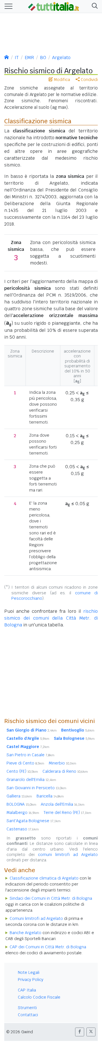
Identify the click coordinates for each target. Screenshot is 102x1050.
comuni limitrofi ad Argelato (68, 854)
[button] (94, 6)
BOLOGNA (21, 804)
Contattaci (28, 1014)
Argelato (61, 58)
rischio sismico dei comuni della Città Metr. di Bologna (51, 618)
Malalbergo (23, 812)
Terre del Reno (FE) (67, 812)
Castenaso (23, 829)
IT (17, 58)
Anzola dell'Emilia (62, 804)
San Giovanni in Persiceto (36, 787)
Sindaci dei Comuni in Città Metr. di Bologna (51, 898)
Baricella (50, 796)
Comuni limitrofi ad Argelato (36, 918)
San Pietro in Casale (30, 754)
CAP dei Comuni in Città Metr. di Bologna (48, 946)
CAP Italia (27, 990)
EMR (29, 58)
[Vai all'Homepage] (53, 6)
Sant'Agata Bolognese (34, 820)
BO (43, 58)
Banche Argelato (25, 932)
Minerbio (62, 763)
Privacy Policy (30, 979)
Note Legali (28, 972)
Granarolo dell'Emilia (31, 779)
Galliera (19, 796)
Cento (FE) (22, 771)
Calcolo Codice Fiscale (39, 997)
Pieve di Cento (25, 763)
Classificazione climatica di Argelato (44, 878)
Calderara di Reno (65, 771)
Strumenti (27, 1007)
